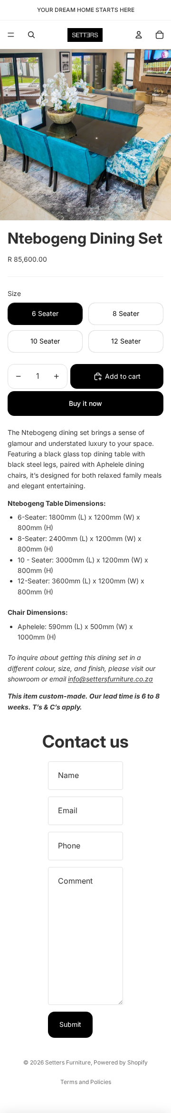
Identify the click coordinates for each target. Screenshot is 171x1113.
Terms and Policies (85, 1081)
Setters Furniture (68, 1062)
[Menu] (11, 35)
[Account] (138, 34)
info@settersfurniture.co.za (110, 679)
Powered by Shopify (121, 1062)
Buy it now (85, 403)
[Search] (31, 34)
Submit (70, 1024)
